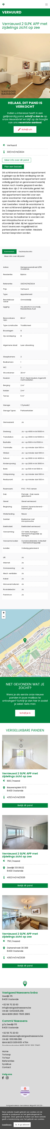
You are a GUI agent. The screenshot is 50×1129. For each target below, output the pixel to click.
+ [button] (4, 612)
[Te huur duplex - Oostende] (25, 912)
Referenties (8, 1060)
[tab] (9, 251)
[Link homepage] (6, 4)
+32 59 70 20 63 (10, 1004)
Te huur (6, 1057)
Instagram (7, 1077)
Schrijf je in (25, 713)
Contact (6, 1067)
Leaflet (19, 676)
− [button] (4, 616)
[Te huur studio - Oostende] (25, 832)
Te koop (6, 1054)
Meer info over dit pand (16, 160)
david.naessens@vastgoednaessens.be (22, 1036)
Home (5, 1051)
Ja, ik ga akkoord (22, 1125)
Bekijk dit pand (25, 805)
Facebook (3, 1077)
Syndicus (6, 1064)
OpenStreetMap (36, 676)
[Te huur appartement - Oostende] (25, 752)
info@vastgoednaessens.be (16, 1007)
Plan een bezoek (13, 166)
